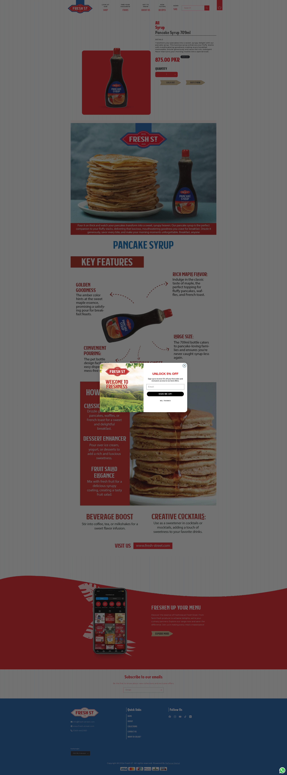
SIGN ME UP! (165, 394)
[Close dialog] (184, 365)
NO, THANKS (165, 401)
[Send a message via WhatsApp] (282, 770)
